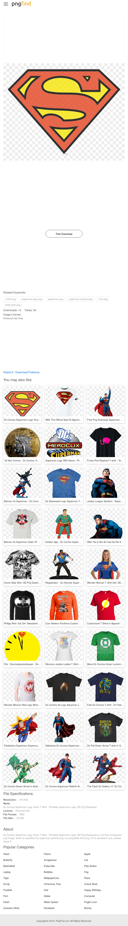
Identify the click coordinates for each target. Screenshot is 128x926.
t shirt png (10, 299)
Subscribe (49, 866)
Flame (47, 854)
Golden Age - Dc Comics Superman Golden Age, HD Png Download (81, 542)
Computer (89, 896)
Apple (87, 854)
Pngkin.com (90, 902)
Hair (46, 890)
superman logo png (32, 299)
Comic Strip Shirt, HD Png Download (23, 582)
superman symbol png (80, 299)
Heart (6, 854)
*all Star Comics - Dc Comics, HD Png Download (29, 460)
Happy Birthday (92, 890)
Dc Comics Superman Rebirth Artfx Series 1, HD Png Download (79, 786)
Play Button (90, 866)
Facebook (49, 908)
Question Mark (11, 908)
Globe (47, 896)
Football (7, 890)
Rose (87, 878)
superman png (55, 299)
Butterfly (7, 860)
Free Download (64, 234)
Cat (86, 860)
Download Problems (27, 372)
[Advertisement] (64, 40)
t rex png (103, 299)
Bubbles (48, 872)
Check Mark (91, 884)
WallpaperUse (51, 878)
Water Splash (51, 902)
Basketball (9, 866)
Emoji (6, 884)
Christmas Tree (52, 884)
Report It (8, 372)
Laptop (7, 872)
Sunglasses (50, 860)
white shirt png (12, 304)
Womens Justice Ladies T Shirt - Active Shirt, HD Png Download (79, 664)
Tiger (6, 878)
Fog (86, 872)
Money (88, 908)
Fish (5, 896)
